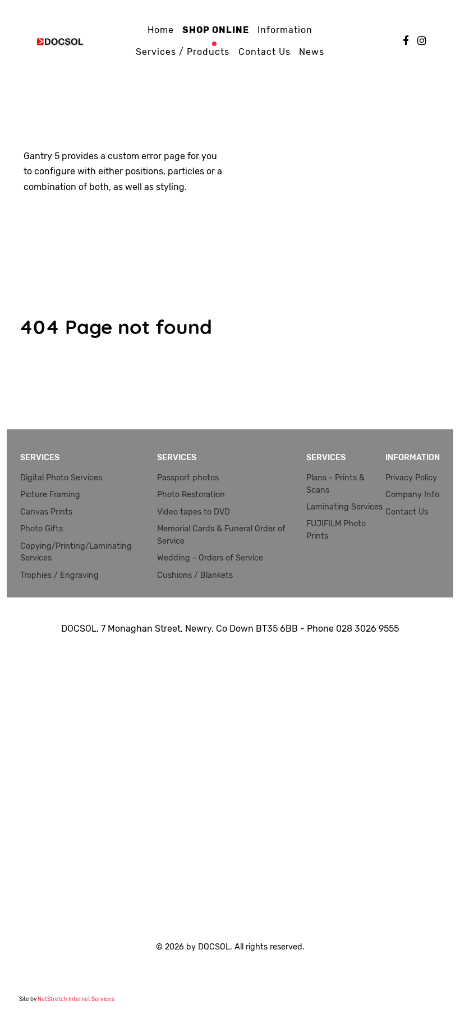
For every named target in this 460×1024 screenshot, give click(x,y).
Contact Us (406, 512)
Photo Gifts (41, 529)
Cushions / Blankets (195, 575)
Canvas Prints (46, 512)
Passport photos (188, 478)
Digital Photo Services (61, 478)
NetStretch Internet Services (76, 999)
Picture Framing (50, 494)
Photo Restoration (191, 494)
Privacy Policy (411, 478)
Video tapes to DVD (193, 512)
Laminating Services (344, 507)
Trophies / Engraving (59, 575)
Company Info (412, 494)
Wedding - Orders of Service (210, 558)
